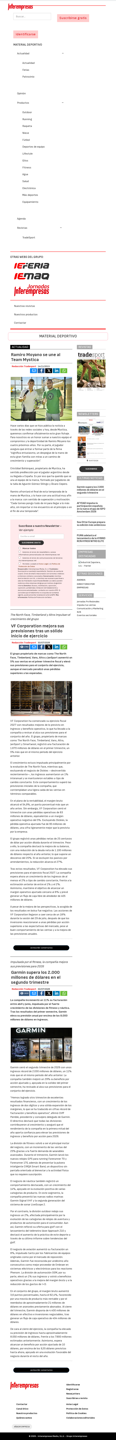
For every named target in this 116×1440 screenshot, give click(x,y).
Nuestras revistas (24, 306)
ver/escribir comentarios (41, 947)
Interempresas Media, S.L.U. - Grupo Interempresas (62, 1436)
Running (27, 119)
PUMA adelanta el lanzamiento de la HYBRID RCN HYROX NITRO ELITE (91, 538)
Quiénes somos (24, 1417)
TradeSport (28, 237)
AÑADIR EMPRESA (22, 1426)
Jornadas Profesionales (88, 601)
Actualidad (28, 63)
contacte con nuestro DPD (48, 590)
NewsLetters (73, 1393)
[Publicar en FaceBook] (41, 370)
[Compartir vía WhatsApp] (63, 370)
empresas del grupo (37, 583)
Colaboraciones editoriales (80, 1417)
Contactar (20, 322)
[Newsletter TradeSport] (91, 438)
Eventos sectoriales (87, 615)
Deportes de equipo (33, 146)
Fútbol (26, 140)
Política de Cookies (76, 1413)
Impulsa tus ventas (86, 605)
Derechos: (27, 586)
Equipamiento (30, 202)
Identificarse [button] (26, 34)
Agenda (21, 218)
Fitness (26, 167)
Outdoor (27, 112)
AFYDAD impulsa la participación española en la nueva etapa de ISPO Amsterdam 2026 (91, 507)
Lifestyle (27, 153)
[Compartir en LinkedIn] (56, 370)
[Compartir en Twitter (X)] (48, 370)
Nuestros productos (26, 314)
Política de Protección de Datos (40, 597)
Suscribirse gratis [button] (73, 18)
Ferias (25, 70)
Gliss (25, 160)
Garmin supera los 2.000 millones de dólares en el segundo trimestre (90, 490)
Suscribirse (91, 469)
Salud (25, 181)
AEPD (53, 595)
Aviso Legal (43, 564)
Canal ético (22, 1408)
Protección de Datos (77, 1408)
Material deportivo (27, 44)
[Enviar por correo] (33, 370)
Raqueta (27, 126)
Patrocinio (28, 76)
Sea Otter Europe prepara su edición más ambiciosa (91, 524)
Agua (25, 174)
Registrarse (72, 1389)
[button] (40, 53)
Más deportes (30, 195)
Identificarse (73, 1384)
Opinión (21, 93)
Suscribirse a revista (76, 1398)
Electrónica (29, 188)
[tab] (58, 53)
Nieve (25, 133)
